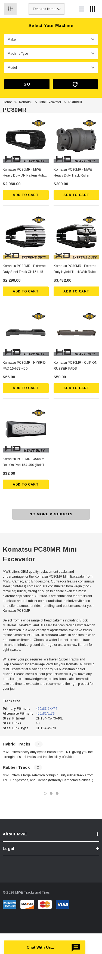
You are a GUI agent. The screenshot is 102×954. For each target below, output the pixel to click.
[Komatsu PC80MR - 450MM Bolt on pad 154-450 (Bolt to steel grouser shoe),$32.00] (26, 430)
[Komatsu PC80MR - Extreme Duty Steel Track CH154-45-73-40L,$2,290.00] (26, 237)
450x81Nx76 (45, 713)
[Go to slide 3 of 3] (57, 793)
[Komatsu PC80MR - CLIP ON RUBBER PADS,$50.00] (77, 333)
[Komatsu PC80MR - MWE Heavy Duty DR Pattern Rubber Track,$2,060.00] (26, 140)
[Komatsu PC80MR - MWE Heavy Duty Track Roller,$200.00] (77, 140)
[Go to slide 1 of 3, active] (45, 793)
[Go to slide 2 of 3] (51, 793)
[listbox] (46, 9)
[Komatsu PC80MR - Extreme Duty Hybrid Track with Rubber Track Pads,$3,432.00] (77, 237)
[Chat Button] (44, 947)
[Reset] (75, 84)
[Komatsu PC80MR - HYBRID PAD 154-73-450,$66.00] (26, 333)
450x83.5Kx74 (46, 709)
